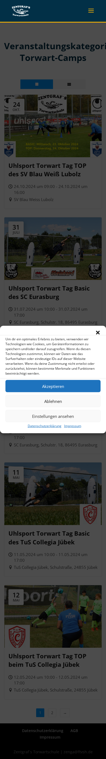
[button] (98, 332)
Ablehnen (53, 401)
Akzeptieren (53, 386)
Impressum (72, 426)
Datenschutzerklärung (44, 426)
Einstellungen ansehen (53, 416)
